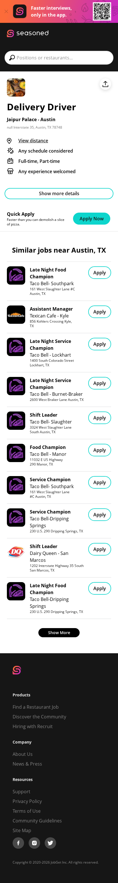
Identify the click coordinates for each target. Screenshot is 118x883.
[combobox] (59, 58)
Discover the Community (39, 717)
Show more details (59, 193)
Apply (99, 272)
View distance (33, 140)
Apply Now (92, 218)
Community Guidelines (37, 821)
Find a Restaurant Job (36, 707)
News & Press (27, 764)
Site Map (22, 830)
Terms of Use (27, 811)
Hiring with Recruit (33, 726)
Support (21, 791)
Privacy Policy (27, 801)
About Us (23, 754)
